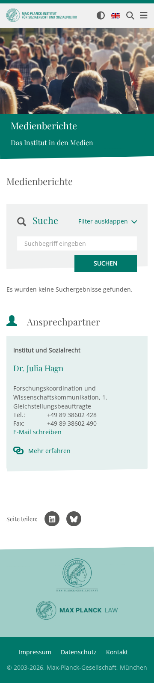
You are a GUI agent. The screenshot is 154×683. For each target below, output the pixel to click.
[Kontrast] (101, 16)
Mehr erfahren (49, 451)
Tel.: (19, 415)
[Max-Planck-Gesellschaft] (77, 575)
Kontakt (117, 652)
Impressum (35, 652)
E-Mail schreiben (37, 432)
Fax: (18, 423)
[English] (115, 16)
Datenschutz (79, 652)
